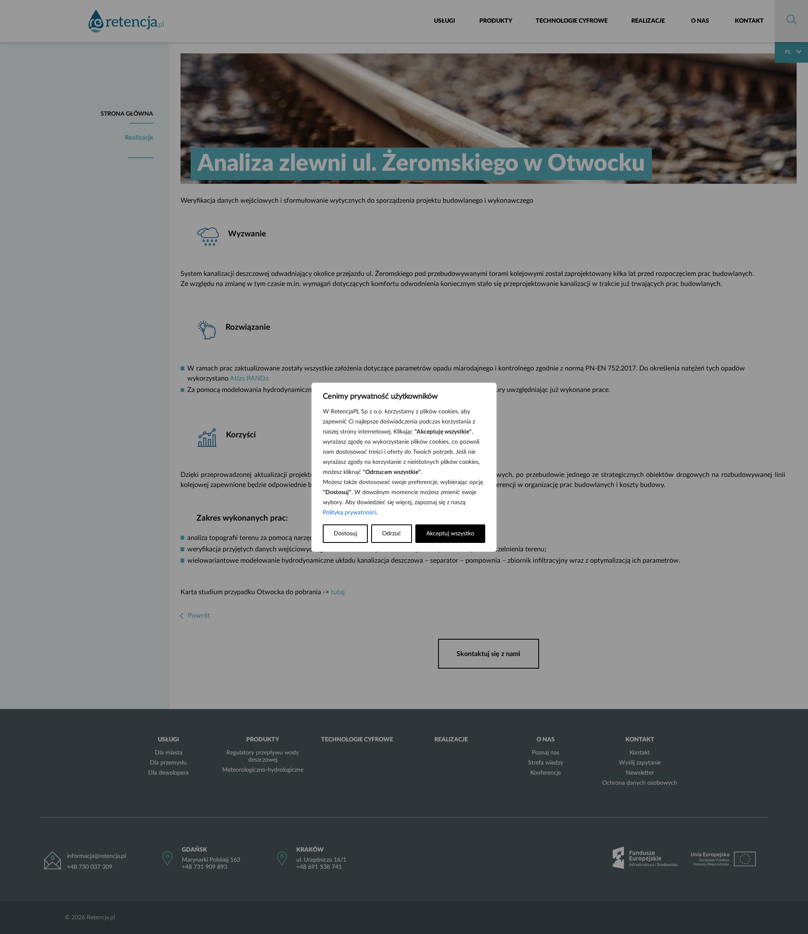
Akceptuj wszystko (450, 534)
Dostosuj (345, 534)
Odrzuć (391, 534)
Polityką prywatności (349, 513)
